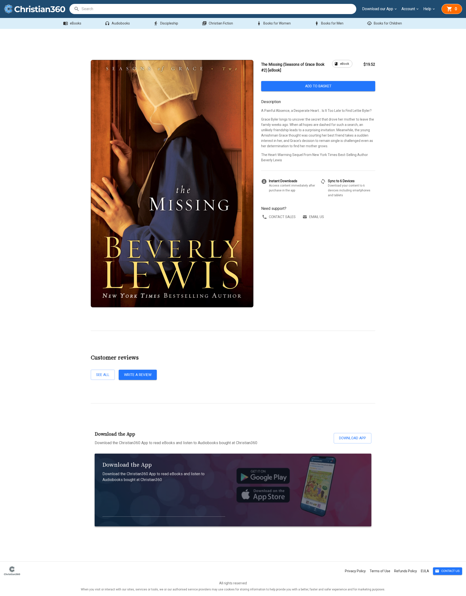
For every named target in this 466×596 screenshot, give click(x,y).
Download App (352, 438)
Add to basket (318, 86)
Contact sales (282, 217)
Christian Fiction (217, 23)
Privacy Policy (355, 571)
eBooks (72, 23)
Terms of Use (380, 571)
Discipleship (165, 23)
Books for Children (384, 23)
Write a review (137, 375)
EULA (425, 571)
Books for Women (274, 23)
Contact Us (447, 571)
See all (102, 375)
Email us (316, 217)
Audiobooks (117, 23)
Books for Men (328, 23)
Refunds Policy (405, 571)
